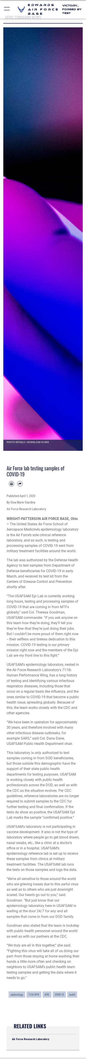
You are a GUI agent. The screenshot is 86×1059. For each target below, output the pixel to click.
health (72, 995)
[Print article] (11, 483)
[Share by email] (19, 483)
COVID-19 (59, 995)
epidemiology (17, 995)
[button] (7, 9)
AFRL (47, 995)
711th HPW (33, 995)
